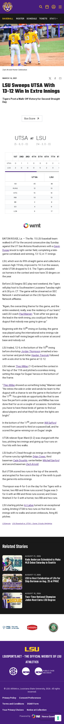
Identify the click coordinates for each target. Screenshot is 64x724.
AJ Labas (29, 505)
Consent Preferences (30, 698)
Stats (53, 18)
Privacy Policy (9, 698)
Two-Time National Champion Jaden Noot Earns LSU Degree (40, 598)
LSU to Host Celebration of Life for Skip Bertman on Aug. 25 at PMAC (42, 580)
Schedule (32, 18)
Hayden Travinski (40, 355)
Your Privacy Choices (13, 710)
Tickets (43, 18)
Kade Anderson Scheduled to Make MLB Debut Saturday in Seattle (43, 561)
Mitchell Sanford (51, 460)
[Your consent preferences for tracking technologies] (58, 718)
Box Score (29, 118)
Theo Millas (22, 366)
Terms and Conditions (13, 704)
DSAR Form (33, 704)
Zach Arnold (32, 464)
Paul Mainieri (25, 314)
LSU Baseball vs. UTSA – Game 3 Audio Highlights (32, 523)
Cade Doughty (20, 460)
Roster (20, 18)
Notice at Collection (36, 710)
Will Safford (50, 422)
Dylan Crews (39, 456)
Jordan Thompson (30, 351)
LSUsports (6, 523)
